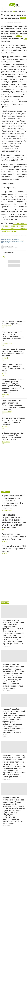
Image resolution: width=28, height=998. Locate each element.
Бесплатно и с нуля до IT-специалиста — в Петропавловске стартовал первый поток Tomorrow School (12, 336)
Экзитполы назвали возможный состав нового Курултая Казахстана (14, 536)
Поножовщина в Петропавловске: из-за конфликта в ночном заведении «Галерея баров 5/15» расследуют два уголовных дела (14, 521)
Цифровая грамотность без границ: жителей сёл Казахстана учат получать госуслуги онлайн (12, 436)
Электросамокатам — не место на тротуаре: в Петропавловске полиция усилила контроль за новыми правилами (13, 405)
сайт (25, 38)
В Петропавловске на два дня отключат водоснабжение (14, 322)
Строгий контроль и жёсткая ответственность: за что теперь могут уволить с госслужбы (13, 421)
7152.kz (19, 36)
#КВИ (2, 242)
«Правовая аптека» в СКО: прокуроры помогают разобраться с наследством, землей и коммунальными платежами (14, 501)
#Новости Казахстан (6, 239)
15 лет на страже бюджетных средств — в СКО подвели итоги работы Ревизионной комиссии (13, 352)
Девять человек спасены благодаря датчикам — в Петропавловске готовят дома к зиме (14, 367)
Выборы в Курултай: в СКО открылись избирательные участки (14, 548)
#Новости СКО (15, 239)
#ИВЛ (21, 241)
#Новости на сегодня (6, 241)
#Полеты (6, 242)
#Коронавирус (16, 241)
